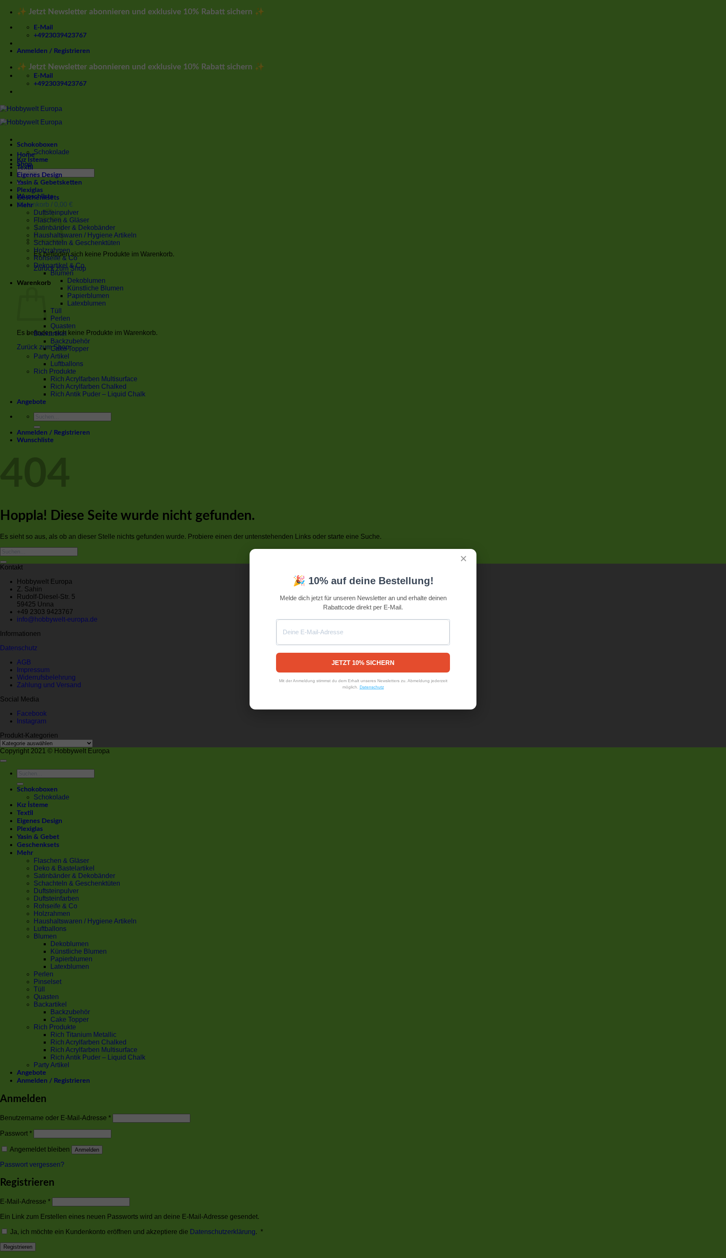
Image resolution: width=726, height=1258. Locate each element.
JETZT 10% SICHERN (363, 662)
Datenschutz (372, 687)
